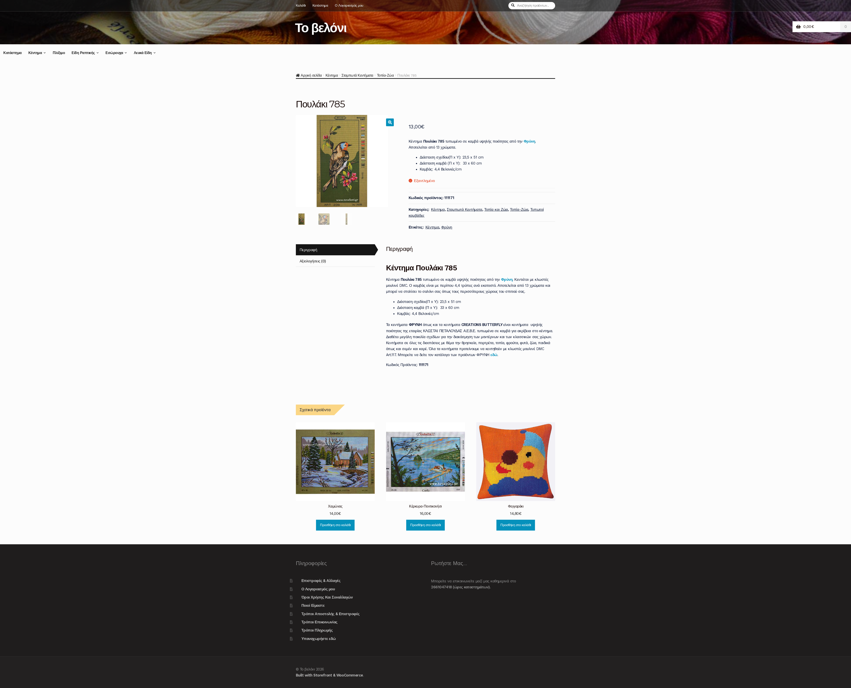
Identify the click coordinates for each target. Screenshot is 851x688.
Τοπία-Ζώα (385, 75)
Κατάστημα (320, 6)
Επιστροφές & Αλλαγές (320, 580)
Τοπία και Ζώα (496, 209)
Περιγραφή (308, 250)
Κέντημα (35, 53)
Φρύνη (529, 141)
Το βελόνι (320, 27)
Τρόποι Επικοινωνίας (319, 622)
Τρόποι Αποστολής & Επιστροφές (330, 614)
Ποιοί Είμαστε (313, 605)
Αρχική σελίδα (311, 75)
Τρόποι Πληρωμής (317, 630)
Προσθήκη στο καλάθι (335, 525)
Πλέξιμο (59, 53)
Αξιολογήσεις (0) (313, 261)
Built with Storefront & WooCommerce (329, 675)
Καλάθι (301, 6)
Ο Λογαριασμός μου (349, 6)
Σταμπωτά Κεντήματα (357, 75)
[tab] (335, 250)
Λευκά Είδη (143, 53)
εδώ (493, 355)
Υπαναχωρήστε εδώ (318, 638)
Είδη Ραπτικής (83, 53)
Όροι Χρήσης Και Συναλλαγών (327, 597)
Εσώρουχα (114, 53)
